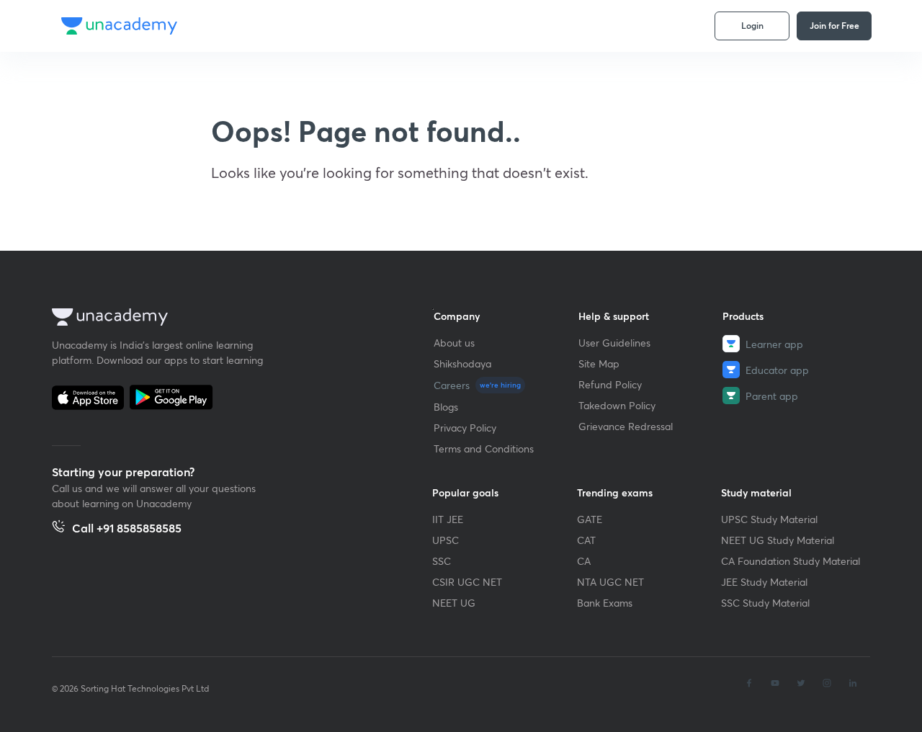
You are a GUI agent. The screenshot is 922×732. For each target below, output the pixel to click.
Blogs (446, 407)
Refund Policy (610, 384)
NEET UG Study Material (777, 540)
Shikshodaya (462, 363)
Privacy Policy (465, 427)
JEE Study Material (764, 582)
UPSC (445, 540)
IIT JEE (447, 519)
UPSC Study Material (769, 519)
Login (752, 25)
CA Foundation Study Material (790, 561)
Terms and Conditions (484, 448)
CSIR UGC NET (467, 582)
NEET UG (453, 603)
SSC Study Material (765, 603)
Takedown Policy (616, 405)
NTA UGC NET (610, 582)
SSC (441, 561)
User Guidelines (614, 342)
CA (584, 561)
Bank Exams (604, 603)
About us (454, 342)
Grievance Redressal (625, 426)
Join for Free (834, 25)
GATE (589, 519)
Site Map (598, 363)
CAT (586, 540)
